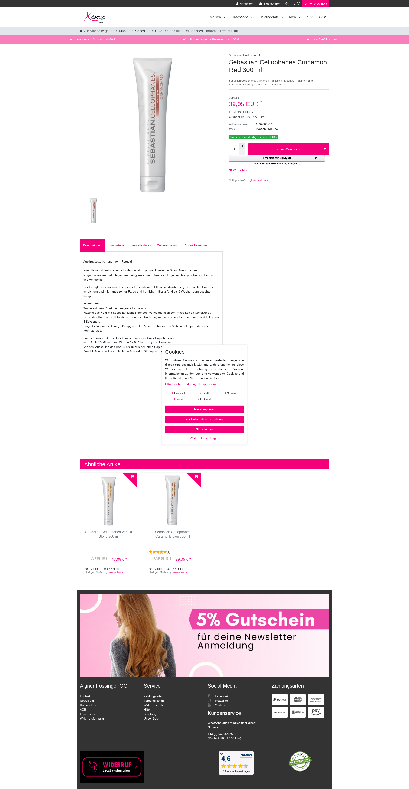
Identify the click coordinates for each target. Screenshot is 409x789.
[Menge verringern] (242, 152)
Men (293, 17)
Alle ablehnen (204, 429)
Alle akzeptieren (204, 409)
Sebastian (142, 31)
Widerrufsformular (92, 718)
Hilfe (147, 709)
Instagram (221, 700)
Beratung (150, 714)
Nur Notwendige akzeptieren (204, 419)
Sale (322, 17)
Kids (309, 17)
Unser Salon (152, 718)
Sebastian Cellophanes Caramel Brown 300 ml (172, 534)
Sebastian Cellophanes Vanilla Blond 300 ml (108, 534)
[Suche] (287, 3)
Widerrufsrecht (154, 705)
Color (158, 31)
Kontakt (85, 696)
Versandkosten (260, 180)
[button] (277, 160)
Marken (216, 17)
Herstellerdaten (140, 245)
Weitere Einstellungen (204, 438)
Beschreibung (92, 245)
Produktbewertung (196, 245)
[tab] (92, 245)
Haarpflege (240, 17)
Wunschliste (240, 170)
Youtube (220, 705)
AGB (83, 709)
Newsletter (87, 700)
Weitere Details (167, 245)
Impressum (87, 714)
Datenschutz (88, 705)
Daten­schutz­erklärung (182, 383)
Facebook (221, 696)
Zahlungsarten (153, 696)
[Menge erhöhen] (242, 146)
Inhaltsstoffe (116, 245)
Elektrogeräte (269, 17)
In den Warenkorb (287, 149)
